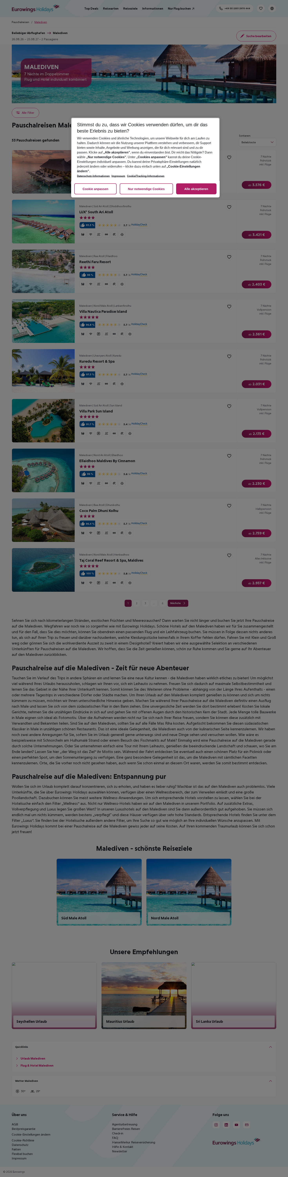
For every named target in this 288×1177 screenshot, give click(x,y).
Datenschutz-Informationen (93, 176)
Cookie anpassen (95, 189)
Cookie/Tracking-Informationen (145, 176)
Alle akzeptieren (196, 189)
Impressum (118, 176)
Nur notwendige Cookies (146, 189)
